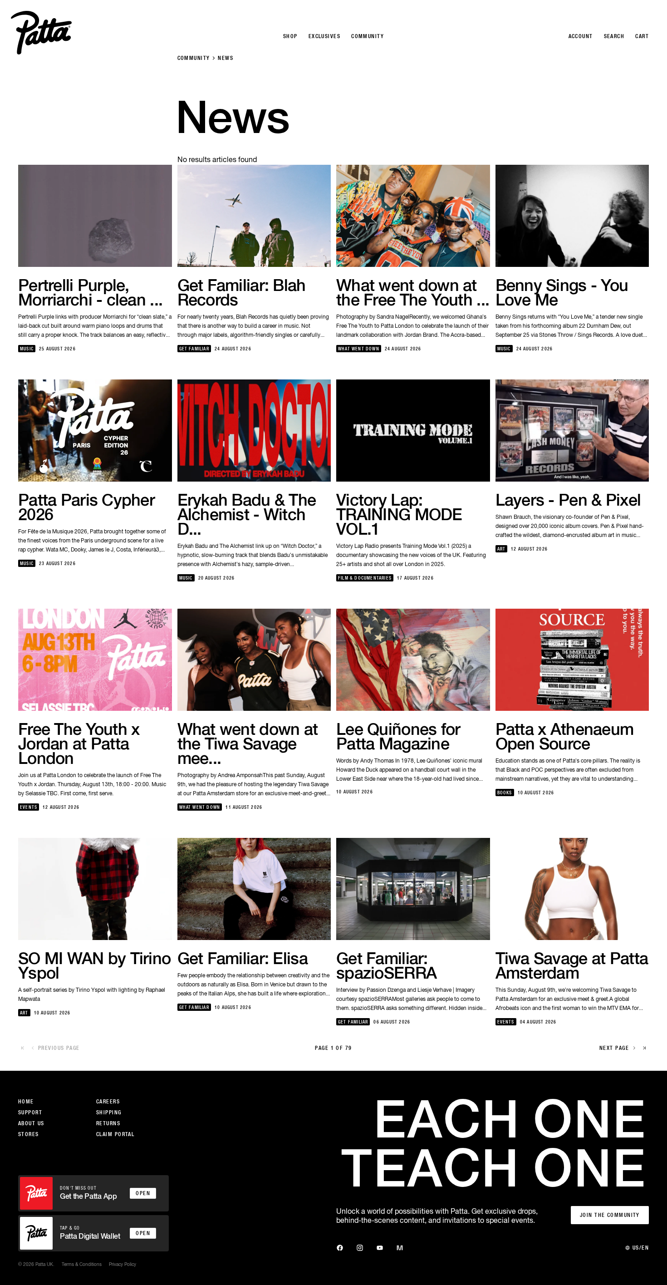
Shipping (109, 1112)
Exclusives (324, 36)
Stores (28, 1134)
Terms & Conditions (82, 1264)
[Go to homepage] (41, 32)
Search (614, 36)
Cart (642, 36)
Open (143, 1193)
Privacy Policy (122, 1264)
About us (31, 1123)
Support (30, 1112)
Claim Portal (115, 1134)
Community (193, 58)
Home (26, 1101)
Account (581, 36)
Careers (108, 1101)
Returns (108, 1123)
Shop (290, 36)
